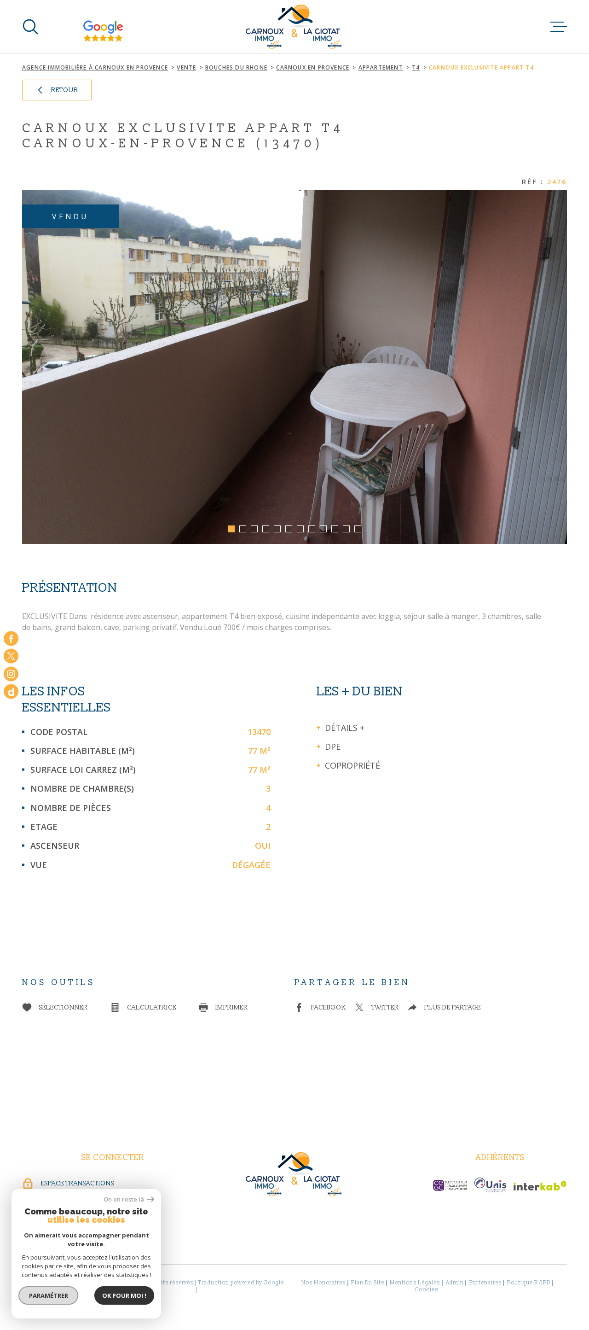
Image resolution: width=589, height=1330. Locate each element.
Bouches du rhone (236, 67)
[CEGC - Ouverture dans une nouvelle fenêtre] (450, 1185)
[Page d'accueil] (294, 27)
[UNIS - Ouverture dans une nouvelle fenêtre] (490, 1185)
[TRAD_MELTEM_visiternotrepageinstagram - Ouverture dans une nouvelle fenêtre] (11, 673)
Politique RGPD (528, 1282)
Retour (64, 90)
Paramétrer (48, 1295)
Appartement (380, 67)
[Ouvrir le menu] (558, 26)
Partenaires (485, 1282)
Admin (455, 1282)
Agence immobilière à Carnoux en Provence (95, 67)
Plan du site (367, 1282)
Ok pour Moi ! (124, 1295)
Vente (186, 67)
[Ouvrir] (30, 26)
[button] (231, 528)
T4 (416, 67)
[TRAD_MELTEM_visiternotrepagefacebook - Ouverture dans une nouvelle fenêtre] (11, 638)
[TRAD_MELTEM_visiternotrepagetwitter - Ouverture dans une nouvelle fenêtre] (11, 656)
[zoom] (294, 367)
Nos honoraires (323, 1282)
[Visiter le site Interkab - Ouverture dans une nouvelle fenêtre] (540, 1185)
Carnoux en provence (312, 67)
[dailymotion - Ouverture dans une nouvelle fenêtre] (11, 691)
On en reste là (124, 1199)
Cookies (426, 1290)
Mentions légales (415, 1282)
